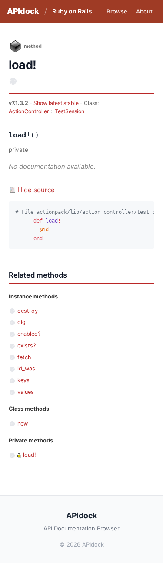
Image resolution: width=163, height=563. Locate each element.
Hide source (36, 190)
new (22, 423)
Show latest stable (56, 103)
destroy (27, 311)
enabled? (28, 334)
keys (23, 380)
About (144, 11)
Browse (116, 11)
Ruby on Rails (72, 11)
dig (21, 322)
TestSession (69, 111)
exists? (26, 345)
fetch (24, 357)
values (25, 392)
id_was (26, 368)
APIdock (23, 11)
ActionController (29, 111)
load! (29, 455)
